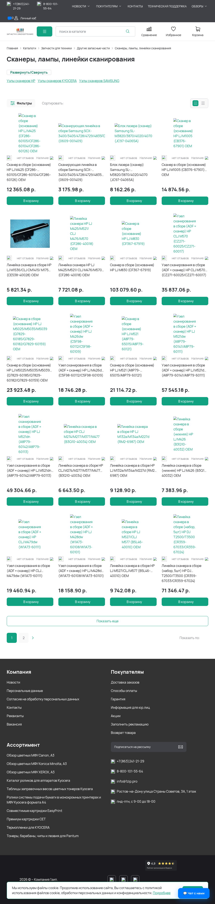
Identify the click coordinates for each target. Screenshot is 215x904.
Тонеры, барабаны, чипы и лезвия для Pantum (43, 836)
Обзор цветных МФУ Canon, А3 (30, 755)
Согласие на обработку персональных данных (43, 699)
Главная (12, 48)
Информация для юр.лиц (130, 707)
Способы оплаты (124, 690)
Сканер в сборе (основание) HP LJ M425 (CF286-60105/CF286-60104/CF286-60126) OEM (29, 172)
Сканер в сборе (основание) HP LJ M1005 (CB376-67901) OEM (184, 169)
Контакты (14, 707)
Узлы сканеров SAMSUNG (99, 80)
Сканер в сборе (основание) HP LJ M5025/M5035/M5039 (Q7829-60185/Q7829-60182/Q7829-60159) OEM (29, 373)
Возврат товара (123, 732)
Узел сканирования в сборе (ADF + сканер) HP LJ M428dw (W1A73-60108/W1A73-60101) (81, 570)
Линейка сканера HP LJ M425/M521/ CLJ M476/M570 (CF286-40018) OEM (80, 270)
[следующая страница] (32, 637)
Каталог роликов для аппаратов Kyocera (38, 780)
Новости (13, 682)
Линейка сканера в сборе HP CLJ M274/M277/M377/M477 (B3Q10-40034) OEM (80, 470)
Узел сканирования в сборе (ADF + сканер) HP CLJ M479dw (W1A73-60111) (28, 570)
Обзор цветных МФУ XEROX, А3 (31, 772)
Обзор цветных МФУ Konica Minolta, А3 (37, 763)
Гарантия (118, 699)
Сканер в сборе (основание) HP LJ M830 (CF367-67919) (132, 267)
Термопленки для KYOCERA (28, 827)
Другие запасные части (93, 48)
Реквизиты (15, 716)
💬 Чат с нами (194, 893)
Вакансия (14, 724)
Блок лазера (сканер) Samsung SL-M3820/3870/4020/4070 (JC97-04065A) (129, 172)
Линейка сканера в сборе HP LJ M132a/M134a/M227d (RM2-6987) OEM (133, 470)
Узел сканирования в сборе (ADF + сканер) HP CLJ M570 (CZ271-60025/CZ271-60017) (184, 270)
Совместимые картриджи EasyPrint (34, 810)
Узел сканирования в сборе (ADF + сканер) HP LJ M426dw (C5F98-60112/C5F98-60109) (81, 370)
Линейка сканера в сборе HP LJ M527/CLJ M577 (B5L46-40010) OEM (132, 570)
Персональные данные (25, 690)
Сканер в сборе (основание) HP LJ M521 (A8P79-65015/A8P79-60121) (132, 370)
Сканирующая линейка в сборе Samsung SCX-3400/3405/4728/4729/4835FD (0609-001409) (81, 172)
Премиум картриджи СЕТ (26, 819)
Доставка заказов (125, 682)
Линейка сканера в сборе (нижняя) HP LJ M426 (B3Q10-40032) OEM (185, 470)
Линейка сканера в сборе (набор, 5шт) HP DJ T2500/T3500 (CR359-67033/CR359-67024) (181, 573)
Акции (116, 716)
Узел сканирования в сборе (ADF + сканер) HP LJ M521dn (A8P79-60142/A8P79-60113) (29, 470)
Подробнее (161, 893)
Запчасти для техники (56, 48)
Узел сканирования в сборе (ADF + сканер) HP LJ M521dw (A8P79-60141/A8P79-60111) (184, 370)
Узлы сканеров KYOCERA (57, 80)
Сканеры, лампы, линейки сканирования (143, 48)
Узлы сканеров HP (21, 80)
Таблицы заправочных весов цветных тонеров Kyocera (50, 789)
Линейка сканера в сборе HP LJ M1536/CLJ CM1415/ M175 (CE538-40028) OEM (29, 270)
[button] (21, 103)
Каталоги (29, 48)
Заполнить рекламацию (130, 724)
